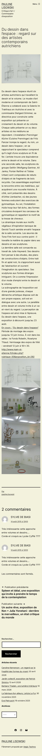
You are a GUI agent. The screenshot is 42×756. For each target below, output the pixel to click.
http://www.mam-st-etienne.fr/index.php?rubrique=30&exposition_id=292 (18, 353)
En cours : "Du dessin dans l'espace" (20, 327)
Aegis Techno (29, 747)
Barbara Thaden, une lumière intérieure (19, 686)
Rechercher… (8, 639)
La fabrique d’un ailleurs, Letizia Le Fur (19, 693)
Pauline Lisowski (13, 741)
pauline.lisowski (8, 494)
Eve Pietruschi (8, 701)
